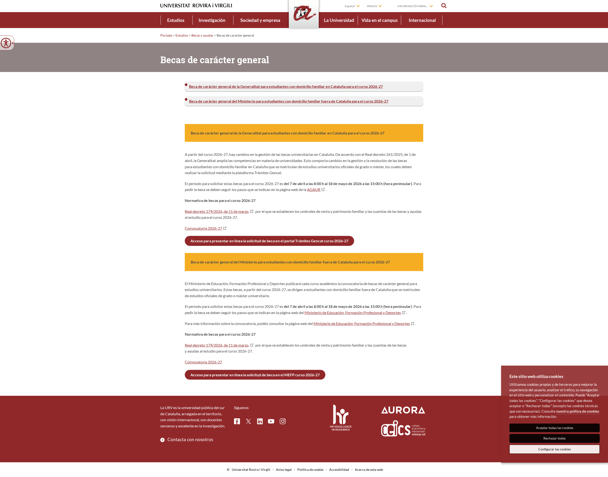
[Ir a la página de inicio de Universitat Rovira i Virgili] (196, 5)
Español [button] (350, 6)
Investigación (212, 20)
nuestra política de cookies (577, 411)
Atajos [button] (372, 6)
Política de (310, 469)
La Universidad (339, 20)
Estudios (175, 20)
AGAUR (313, 189)
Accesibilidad (339, 469)
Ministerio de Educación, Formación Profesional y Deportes (352, 312)
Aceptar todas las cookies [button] (554, 428)
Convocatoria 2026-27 (203, 228)
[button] (443, 5)
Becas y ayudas (202, 35)
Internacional (422, 20)
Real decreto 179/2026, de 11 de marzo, (217, 211)
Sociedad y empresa (260, 20)
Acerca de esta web (369, 469)
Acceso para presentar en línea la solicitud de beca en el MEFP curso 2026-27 (255, 374)
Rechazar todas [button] (554, 438)
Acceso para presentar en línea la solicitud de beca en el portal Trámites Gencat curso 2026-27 (269, 240)
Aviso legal (284, 469)
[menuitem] (175, 20)
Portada (166, 35)
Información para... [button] (412, 6)
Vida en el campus (379, 20)
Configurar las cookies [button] (554, 449)
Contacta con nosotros (190, 439)
